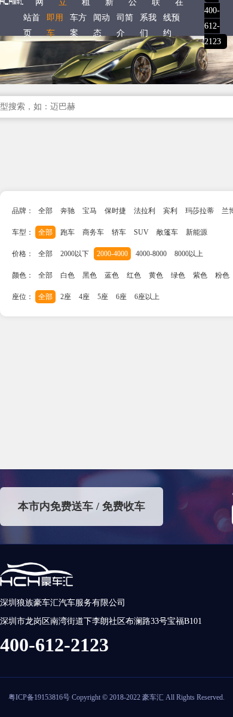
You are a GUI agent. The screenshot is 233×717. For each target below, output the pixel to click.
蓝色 (112, 275)
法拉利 (144, 211)
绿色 (178, 275)
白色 (67, 275)
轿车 (119, 232)
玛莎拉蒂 (199, 211)
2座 (65, 297)
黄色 (156, 275)
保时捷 (115, 211)
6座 (121, 297)
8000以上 (188, 254)
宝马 (89, 211)
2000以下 (74, 254)
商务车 (93, 232)
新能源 (196, 232)
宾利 (170, 211)
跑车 (67, 232)
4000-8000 (151, 254)
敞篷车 (167, 232)
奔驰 (67, 211)
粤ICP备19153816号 (39, 697)
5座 (102, 297)
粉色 (222, 275)
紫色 (200, 275)
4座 (84, 297)
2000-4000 (112, 254)
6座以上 (147, 297)
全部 (45, 211)
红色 (134, 275)
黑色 (89, 275)
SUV (141, 232)
